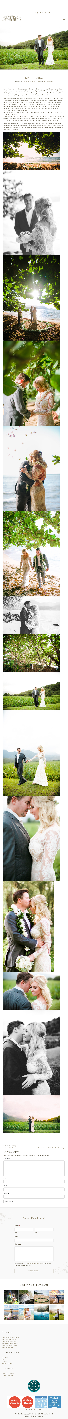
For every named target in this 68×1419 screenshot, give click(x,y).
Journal (4, 1359)
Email (5, 1186)
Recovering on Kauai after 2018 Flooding (51, 1148)
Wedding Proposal (7, 1363)
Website (6, 1193)
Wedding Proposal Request (36, 1263)
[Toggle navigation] (64, 19)
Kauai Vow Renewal (8, 1374)
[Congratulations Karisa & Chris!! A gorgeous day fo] (56, 1312)
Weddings (13, 1146)
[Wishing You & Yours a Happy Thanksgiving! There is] (41, 1312)
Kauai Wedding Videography (10, 1337)
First (16, 1232)
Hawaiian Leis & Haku (10, 1345)
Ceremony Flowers (9, 1347)
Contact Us (5, 1361)
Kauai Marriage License (9, 1339)
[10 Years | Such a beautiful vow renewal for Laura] (26, 1312)
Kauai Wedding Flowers (9, 1341)
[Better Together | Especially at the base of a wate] (11, 1297)
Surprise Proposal (7, 1376)
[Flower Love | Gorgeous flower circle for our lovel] (41, 1297)
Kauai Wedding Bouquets (11, 1343)
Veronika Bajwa (48, 81)
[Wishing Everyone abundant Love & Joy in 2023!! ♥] (11, 1312)
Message (18, 1244)
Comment (7, 1159)
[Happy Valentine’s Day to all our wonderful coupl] (56, 1297)
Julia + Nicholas (9, 1148)
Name (17, 1225)
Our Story (5, 1357)
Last (36, 1232)
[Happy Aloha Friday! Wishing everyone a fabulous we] (26, 1297)
